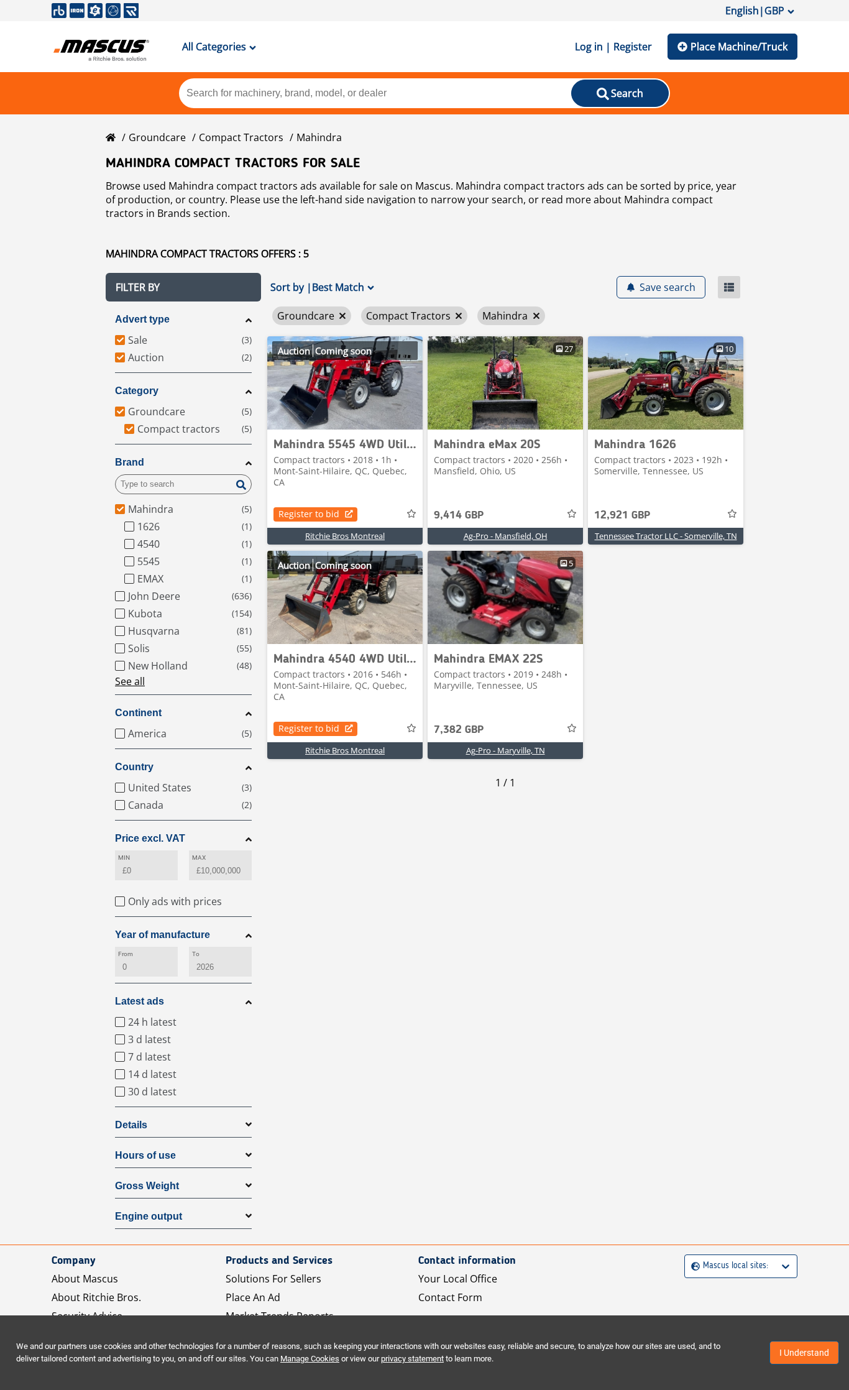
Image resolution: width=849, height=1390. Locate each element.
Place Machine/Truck (739, 46)
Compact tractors (241, 137)
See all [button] (130, 681)
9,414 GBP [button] (459, 515)
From (125, 953)
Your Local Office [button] (457, 1279)
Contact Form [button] (450, 1297)
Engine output (148, 1216)
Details (131, 1125)
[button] (183, 287)
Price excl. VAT (150, 838)
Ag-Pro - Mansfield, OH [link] (506, 535)
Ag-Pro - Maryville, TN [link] (505, 750)
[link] (345, 383)
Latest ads (139, 1001)
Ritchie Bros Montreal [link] (345, 535)
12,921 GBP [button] (622, 515)
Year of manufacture (162, 934)
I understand (804, 1353)
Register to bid (308, 514)
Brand (129, 462)
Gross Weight (147, 1186)
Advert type (142, 319)
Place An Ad (253, 1297)
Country (134, 767)
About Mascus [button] (85, 1279)
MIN (124, 857)
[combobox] (692, 1266)
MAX (199, 857)
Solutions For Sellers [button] (273, 1279)
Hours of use (145, 1155)
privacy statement (412, 1358)
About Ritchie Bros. (96, 1297)
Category (136, 390)
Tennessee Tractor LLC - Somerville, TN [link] (666, 535)
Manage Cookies (309, 1358)
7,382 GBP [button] (459, 729)
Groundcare (157, 137)
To (196, 953)
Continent (138, 712)
